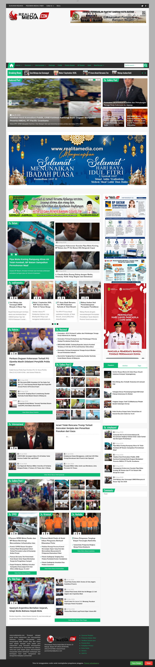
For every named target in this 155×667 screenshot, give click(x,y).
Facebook (145, 6)
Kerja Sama (85, 648)
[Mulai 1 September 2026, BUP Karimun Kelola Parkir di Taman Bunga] (42, 290)
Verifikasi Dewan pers (88, 640)
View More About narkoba (86, 551)
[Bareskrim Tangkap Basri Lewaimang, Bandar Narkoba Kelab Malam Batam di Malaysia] (13, 394)
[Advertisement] (108, 44)
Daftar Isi (49, 6)
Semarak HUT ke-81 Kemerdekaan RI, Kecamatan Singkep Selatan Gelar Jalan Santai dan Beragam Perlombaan (129, 437)
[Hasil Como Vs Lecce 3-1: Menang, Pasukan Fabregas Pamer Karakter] (59, 602)
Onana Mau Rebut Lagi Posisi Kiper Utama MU (80, 611)
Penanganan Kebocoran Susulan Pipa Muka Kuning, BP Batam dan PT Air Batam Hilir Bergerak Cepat (77, 247)
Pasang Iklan (85, 643)
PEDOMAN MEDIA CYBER (35, 6)
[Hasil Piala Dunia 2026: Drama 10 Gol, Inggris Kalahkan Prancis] (59, 582)
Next (145, 72)
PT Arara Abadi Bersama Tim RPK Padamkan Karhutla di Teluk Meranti (66, 305)
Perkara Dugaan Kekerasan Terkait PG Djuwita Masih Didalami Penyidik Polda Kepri (29, 361)
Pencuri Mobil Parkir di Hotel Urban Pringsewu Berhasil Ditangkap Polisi (53, 540)
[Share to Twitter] (23, 292)
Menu (58, 6)
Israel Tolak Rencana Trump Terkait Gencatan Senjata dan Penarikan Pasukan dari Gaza (74, 428)
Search (145, 65)
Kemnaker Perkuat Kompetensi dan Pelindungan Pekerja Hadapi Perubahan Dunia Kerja (113, 120)
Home (11, 65)
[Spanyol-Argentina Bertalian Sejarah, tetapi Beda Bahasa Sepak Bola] (31, 590)
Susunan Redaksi (87, 635)
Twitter (142, 6)
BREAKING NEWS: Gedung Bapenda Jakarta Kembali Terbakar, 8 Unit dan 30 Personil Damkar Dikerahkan (136, 120)
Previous (142, 72)
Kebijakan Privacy (87, 646)
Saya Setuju (136, 663)
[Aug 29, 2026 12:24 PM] (46, 73)
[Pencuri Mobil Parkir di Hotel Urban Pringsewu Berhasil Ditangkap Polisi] (54, 524)
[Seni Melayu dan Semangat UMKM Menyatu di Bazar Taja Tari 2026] (19, 290)
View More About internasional (54, 475)
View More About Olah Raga (77, 620)
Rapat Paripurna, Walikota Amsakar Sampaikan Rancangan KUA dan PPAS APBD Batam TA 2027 (22, 567)
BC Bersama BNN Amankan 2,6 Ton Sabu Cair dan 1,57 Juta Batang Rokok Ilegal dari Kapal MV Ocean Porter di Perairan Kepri (34, 385)
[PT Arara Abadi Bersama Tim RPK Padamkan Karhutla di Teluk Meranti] (66, 290)
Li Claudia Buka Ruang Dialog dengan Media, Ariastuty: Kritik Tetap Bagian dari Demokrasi (74, 275)
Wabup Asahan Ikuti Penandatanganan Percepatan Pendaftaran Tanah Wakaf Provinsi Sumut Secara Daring (90, 307)
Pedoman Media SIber (88, 638)
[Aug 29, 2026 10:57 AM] (75, 73)
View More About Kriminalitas (54, 568)
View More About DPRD (22, 573)
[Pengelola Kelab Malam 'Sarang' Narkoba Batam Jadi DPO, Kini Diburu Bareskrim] (13, 403)
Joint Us (84, 653)
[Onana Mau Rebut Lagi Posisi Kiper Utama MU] (59, 611)
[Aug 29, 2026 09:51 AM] (134, 73)
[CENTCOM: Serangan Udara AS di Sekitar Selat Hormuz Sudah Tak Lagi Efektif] (12, 456)
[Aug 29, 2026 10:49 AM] (104, 73)
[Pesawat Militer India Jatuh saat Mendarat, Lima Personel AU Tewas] (59, 466)
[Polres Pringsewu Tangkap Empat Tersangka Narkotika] (86, 524)
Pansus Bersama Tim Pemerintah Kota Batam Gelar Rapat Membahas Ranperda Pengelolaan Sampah (22, 559)
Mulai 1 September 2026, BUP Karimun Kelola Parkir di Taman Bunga (42, 305)
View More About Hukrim (30, 412)
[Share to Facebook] (20, 292)
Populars (111, 365)
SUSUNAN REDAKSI (16, 6)
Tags (139, 366)
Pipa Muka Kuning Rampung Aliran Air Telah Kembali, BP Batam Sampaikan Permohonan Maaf (29, 262)
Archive (125, 366)
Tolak (149, 663)
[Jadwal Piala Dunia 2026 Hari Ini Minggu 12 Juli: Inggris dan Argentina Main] (59, 592)
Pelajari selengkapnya (91, 663)
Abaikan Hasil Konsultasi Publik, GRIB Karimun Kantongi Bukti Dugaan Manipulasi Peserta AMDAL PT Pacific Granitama (128, 459)
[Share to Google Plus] (26, 292)
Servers (83, 651)
